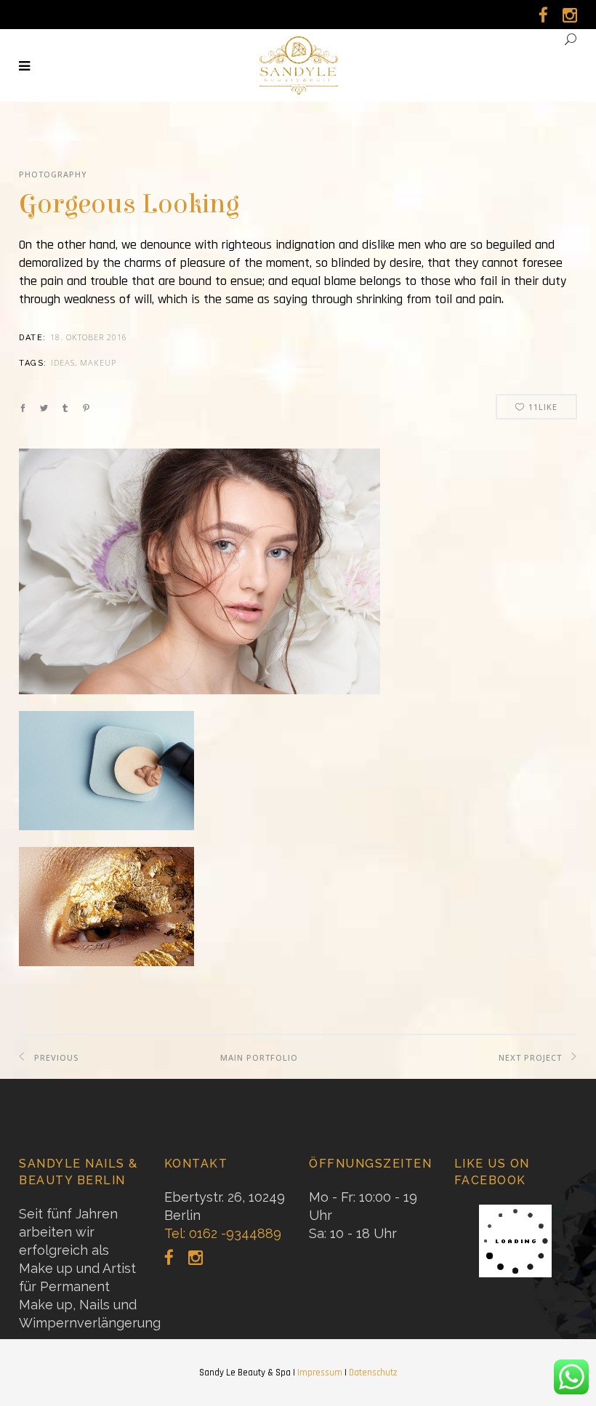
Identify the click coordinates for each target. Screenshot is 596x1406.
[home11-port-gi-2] (106, 915)
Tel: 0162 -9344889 (222, 1233)
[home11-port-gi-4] (199, 580)
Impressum (319, 1372)
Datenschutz (373, 1372)
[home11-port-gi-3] (106, 779)
